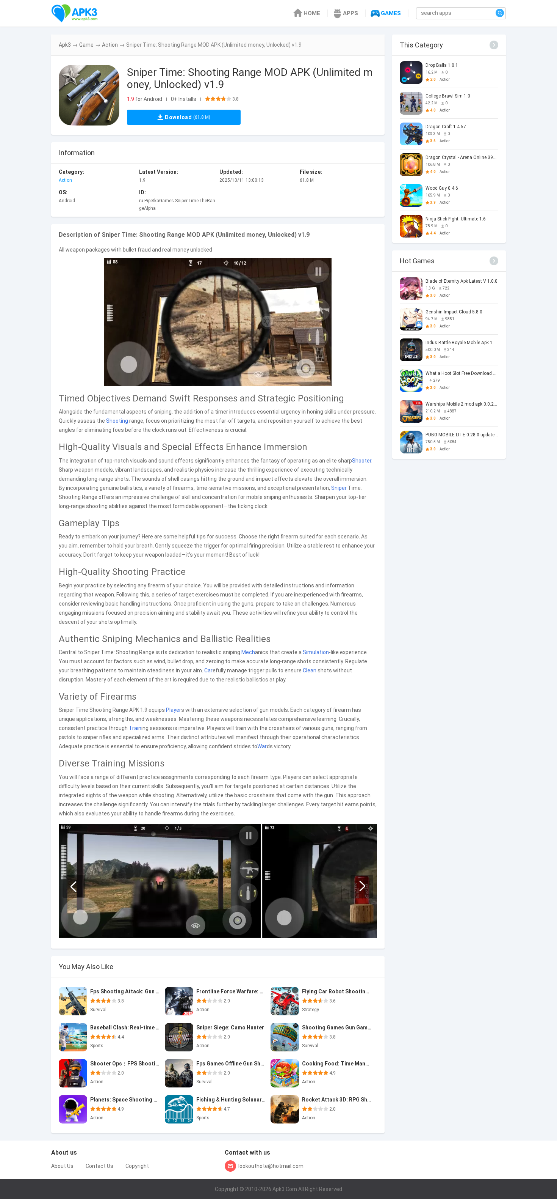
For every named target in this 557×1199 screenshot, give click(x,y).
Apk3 (65, 45)
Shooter (361, 461)
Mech (248, 652)
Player (173, 710)
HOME (312, 13)
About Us (62, 1166)
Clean (309, 670)
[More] (494, 45)
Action (110, 45)
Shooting (117, 421)
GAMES (391, 13)
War (262, 746)
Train (135, 728)
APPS (350, 13)
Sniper (339, 488)
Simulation (316, 652)
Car (208, 670)
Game (86, 45)
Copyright (137, 1166)
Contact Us (99, 1166)
